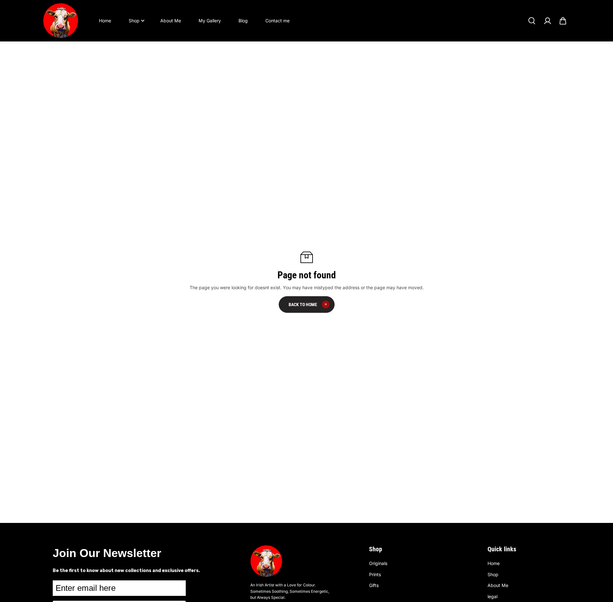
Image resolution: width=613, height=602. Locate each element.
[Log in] (547, 21)
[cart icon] (563, 21)
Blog (243, 20)
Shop (134, 20)
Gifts (374, 585)
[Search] (532, 21)
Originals (378, 563)
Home (105, 20)
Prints (375, 574)
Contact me (277, 20)
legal (492, 596)
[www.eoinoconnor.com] (60, 20)
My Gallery (210, 20)
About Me (170, 20)
